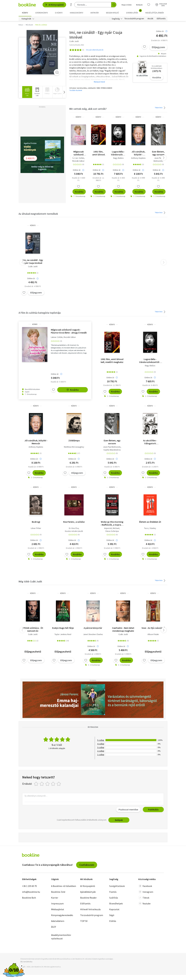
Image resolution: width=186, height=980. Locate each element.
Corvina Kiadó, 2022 (76, 45)
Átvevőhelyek (116, 903)
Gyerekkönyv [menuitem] (41, 12)
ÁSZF (53, 926)
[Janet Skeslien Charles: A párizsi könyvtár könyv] (93, 610)
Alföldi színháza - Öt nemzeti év (33, 629)
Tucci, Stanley (150, 528)
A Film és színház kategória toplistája (40, 312)
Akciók (150, 18)
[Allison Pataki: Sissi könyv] (153, 610)
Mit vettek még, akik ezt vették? (88, 108)
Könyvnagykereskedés (62, 915)
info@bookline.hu (31, 891)
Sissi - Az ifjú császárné (153, 627)
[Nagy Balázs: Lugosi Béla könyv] (118, 134)
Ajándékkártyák (88, 891)
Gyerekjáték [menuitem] (133, 11)
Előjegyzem (158, 47)
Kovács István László (74, 531)
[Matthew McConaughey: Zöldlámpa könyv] (74, 423)
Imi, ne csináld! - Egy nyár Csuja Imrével (33, 261)
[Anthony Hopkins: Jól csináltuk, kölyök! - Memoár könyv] (138, 134)
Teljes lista (159, 107)
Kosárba (156, 77)
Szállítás (113, 897)
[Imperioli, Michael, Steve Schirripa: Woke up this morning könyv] (112, 504)
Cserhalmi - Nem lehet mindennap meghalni (123, 629)
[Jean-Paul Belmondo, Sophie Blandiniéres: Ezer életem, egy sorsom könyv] (158, 134)
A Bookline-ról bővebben (63, 886)
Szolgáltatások (117, 886)
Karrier (54, 897)
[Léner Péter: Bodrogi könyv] (36, 504)
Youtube (147, 903)
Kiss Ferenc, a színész (74, 521)
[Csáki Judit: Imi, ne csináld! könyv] (42, 52)
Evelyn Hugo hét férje (63, 627)
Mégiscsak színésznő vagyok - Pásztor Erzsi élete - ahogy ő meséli (78, 153)
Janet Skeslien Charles (93, 634)
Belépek (139, 5)
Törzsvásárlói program (134, 18)
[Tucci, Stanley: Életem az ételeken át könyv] (150, 504)
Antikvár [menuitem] (94, 12)
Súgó (111, 915)
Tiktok (146, 897)
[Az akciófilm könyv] (150, 423)
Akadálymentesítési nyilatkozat (61, 937)
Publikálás (153, 809)
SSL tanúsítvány (26, 961)
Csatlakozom (86, 864)
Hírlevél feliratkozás (90, 909)
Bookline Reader (88, 897)
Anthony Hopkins (138, 158)
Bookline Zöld (58, 891)
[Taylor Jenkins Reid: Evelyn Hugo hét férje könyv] (63, 610)
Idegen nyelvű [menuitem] (112, 12)
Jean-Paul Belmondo (158, 159)
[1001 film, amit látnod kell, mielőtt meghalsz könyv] (98, 134)
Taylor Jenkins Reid (62, 634)
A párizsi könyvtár (93, 627)
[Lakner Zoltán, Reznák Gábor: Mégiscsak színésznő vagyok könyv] (78, 134)
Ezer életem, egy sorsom (158, 153)
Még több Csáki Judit (30, 581)
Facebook (147, 886)
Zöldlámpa (74, 440)
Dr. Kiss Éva (74, 528)
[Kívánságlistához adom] (144, 46)
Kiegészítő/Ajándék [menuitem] (154, 12)
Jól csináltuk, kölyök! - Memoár (138, 153)
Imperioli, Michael (111, 528)
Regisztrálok (127, 5)
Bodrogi (36, 521)
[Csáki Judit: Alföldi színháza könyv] (33, 610)
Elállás (112, 921)
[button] (64, 92)
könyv (78, 117)
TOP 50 (83, 921)
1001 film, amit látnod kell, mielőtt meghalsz (98, 153)
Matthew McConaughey (74, 447)
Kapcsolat (114, 909)
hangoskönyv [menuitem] (76, 12)
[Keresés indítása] (113, 4)
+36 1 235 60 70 (29, 886)
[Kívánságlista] (148, 4)
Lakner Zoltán (78, 158)
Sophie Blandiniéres (112, 449)
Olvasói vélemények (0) (94, 50)
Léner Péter (36, 528)
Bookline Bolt (29, 897)
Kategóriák (26, 18)
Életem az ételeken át (150, 521)
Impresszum (57, 903)
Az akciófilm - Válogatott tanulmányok (150, 442)
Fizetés (113, 891)
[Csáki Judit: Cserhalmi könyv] (123, 610)
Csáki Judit (32, 266)
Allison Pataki (153, 634)
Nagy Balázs (118, 158)
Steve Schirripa (112, 531)
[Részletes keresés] (71, 4)
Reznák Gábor (78, 161)
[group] (27, 92)
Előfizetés (161, 18)
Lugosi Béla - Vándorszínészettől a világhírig (118, 153)
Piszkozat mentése (128, 809)
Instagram (148, 891)
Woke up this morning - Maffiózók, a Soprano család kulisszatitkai (112, 523)
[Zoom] (57, 72)
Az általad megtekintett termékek (38, 213)
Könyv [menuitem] (25, 12)
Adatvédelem (57, 921)
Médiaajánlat (57, 909)
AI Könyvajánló (56, 4)
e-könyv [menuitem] (58, 12)
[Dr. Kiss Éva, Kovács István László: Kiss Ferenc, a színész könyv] (73, 504)
